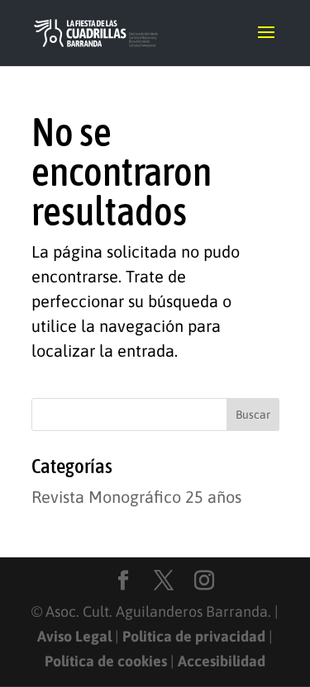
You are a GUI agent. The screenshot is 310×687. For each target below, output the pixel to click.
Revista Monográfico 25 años (136, 496)
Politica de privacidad (193, 636)
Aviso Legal (74, 636)
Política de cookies (106, 661)
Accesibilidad (221, 661)
